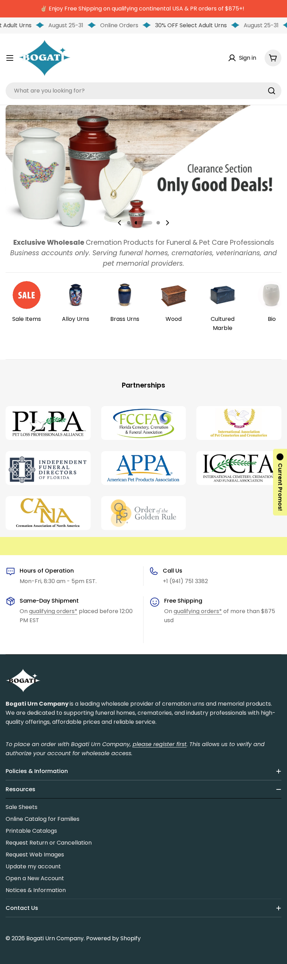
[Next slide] (167, 223)
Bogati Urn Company (55, 938)
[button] (129, 223)
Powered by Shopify (113, 938)
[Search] (271, 91)
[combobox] (143, 90)
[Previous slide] (119, 223)
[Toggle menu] (10, 58)
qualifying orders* (53, 611)
